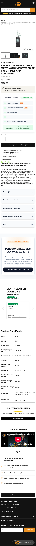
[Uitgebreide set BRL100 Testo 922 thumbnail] (25, 55)
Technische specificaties (11, 200)
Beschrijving (7, 192)
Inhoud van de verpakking (11, 208)
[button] (3, 308)
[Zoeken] (32, 10)
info (21, 103)
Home (3, 20)
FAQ (4, 224)
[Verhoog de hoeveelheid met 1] (17, 139)
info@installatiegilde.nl (11, 508)
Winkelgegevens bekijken (9, 156)
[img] (19, 296)
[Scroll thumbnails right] (33, 55)
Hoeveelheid (4, 135)
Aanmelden (29, 530)
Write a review (18, 418)
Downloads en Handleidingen (12, 216)
